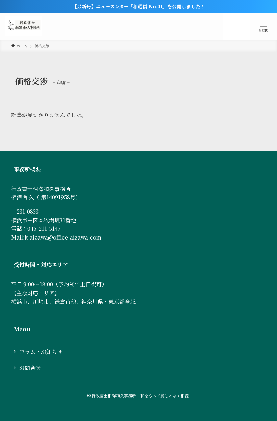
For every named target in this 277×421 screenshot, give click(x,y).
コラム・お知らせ (40, 352)
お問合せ (30, 368)
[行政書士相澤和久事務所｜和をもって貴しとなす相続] (23, 26)
